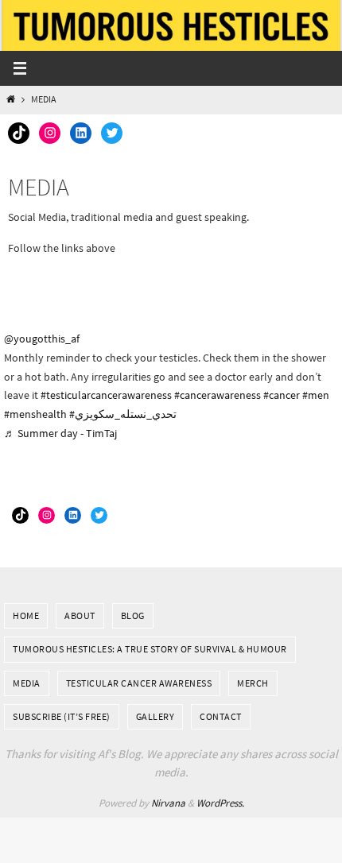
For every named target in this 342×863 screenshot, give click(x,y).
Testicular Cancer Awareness (139, 683)
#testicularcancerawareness (106, 395)
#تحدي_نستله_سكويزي (123, 414)
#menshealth (35, 414)
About (79, 615)
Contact (221, 716)
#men (315, 395)
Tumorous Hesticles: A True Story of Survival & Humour (150, 649)
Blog (133, 615)
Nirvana (168, 803)
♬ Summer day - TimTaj (60, 433)
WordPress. (220, 803)
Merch (253, 683)
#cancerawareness (217, 395)
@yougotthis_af (42, 338)
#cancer (281, 395)
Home (26, 615)
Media (27, 683)
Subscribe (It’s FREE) (62, 716)
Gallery (155, 716)
